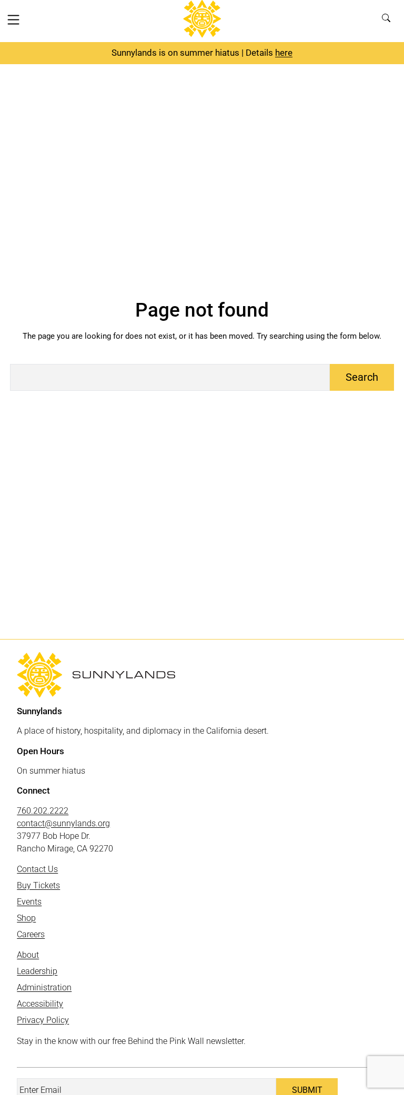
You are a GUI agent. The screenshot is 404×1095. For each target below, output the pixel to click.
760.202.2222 (42, 811)
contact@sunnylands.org (63, 823)
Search (389, 21)
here (283, 52)
